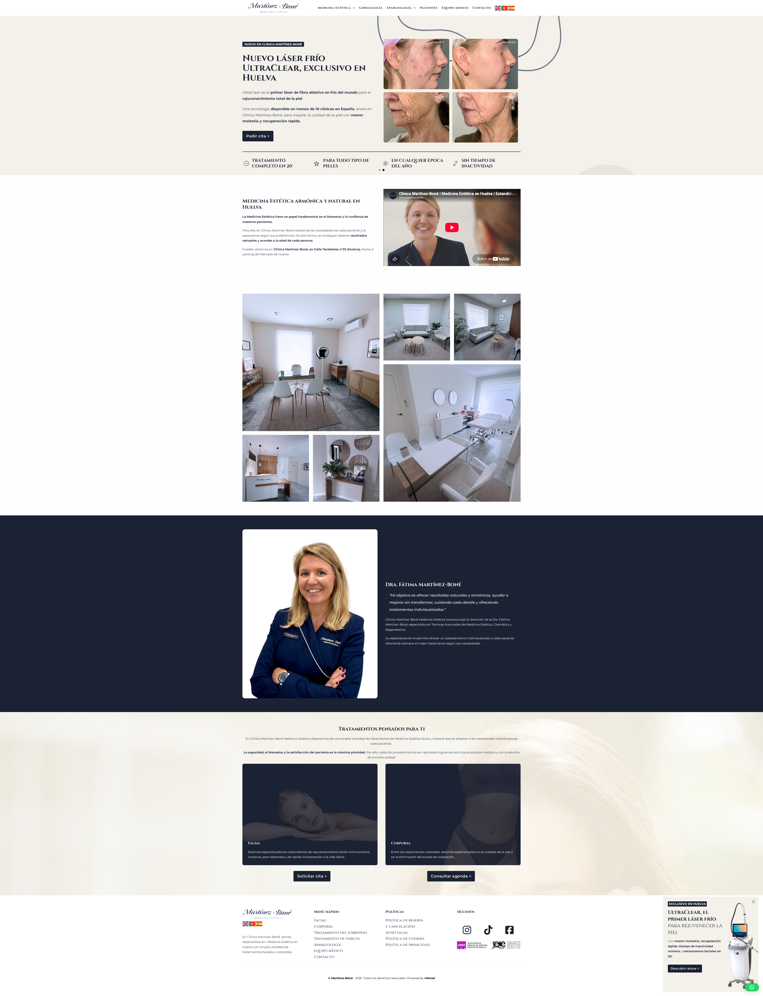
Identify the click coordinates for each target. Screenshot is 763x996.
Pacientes (429, 8)
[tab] (380, 170)
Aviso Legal (396, 932)
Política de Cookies (404, 938)
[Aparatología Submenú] (415, 7)
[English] (498, 8)
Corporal (323, 926)
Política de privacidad (407, 944)
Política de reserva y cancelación (404, 923)
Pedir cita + (257, 136)
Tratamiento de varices (337, 938)
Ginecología (370, 8)
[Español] (511, 8)
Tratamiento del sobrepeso (340, 932)
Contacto (482, 8)
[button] (752, 987)
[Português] (505, 8)
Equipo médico (455, 8)
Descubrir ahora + (685, 968)
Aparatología (399, 8)
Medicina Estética (334, 8)
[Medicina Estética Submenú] (354, 7)
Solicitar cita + (312, 876)
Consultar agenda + (451, 876)
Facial (320, 920)
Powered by (421, 978)
